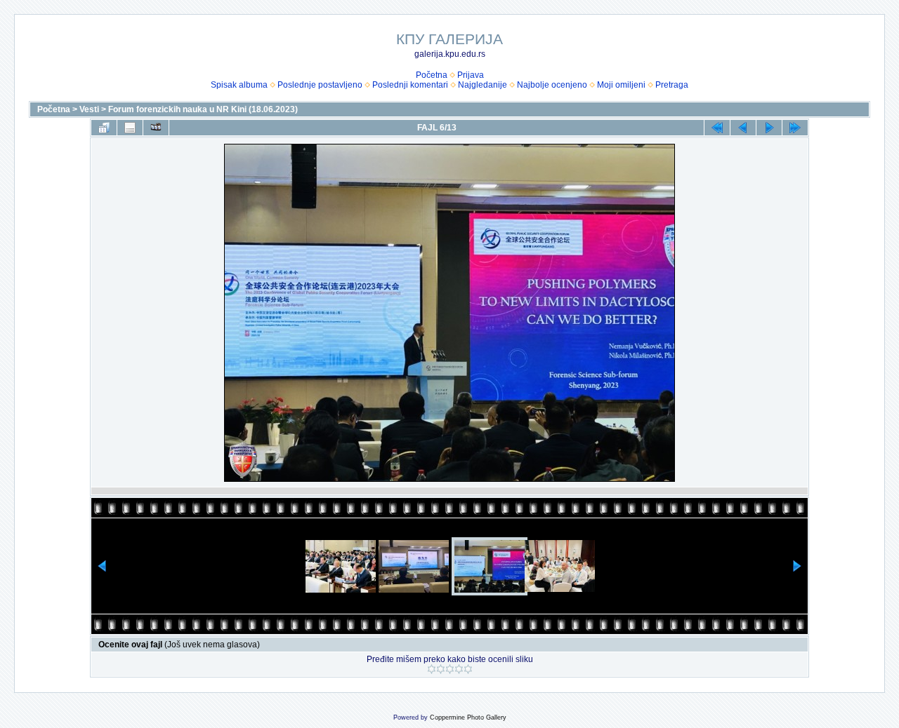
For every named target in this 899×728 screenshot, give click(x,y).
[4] (459, 669)
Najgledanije (482, 85)
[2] (440, 669)
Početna (431, 75)
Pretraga (671, 85)
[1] (431, 669)
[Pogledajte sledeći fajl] (769, 127)
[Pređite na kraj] (795, 127)
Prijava (470, 75)
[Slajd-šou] (156, 127)
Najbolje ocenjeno (552, 85)
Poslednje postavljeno (319, 85)
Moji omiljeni (621, 85)
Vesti (89, 109)
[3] (449, 669)
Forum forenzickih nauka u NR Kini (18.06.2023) (203, 109)
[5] (468, 669)
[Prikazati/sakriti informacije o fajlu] (130, 127)
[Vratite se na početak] (717, 127)
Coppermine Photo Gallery (468, 717)
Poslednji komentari (410, 85)
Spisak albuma (239, 85)
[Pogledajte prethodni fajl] (743, 127)
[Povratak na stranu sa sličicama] (104, 127)
